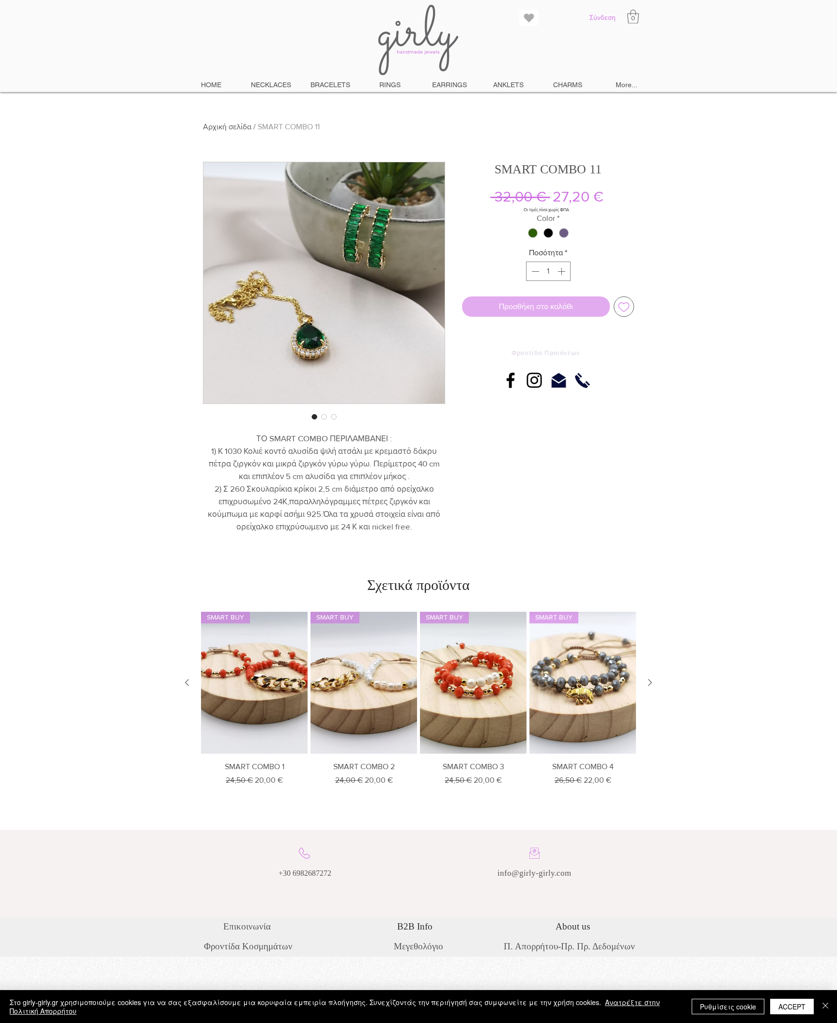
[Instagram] (534, 380)
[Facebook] (510, 380)
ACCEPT (792, 1006)
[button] (633, 17)
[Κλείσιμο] (825, 1006)
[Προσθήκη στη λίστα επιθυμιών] (624, 306)
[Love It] (529, 18)
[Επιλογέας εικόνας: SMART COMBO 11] (314, 416)
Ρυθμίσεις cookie (728, 1006)
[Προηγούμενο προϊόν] (187, 682)
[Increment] (562, 271)
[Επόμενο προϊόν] (650, 682)
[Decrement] (534, 271)
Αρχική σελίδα (227, 127)
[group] (418, 702)
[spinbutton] (548, 271)
